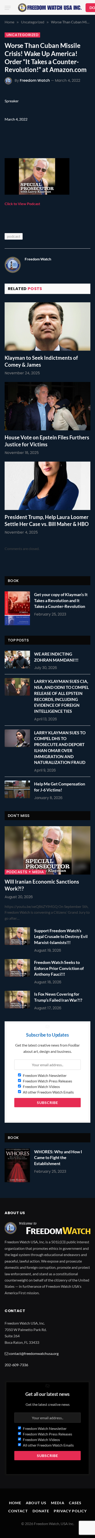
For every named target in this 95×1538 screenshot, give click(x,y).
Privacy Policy (70, 1511)
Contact (18, 1511)
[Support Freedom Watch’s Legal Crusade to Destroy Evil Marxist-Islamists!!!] (18, 936)
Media (57, 1502)
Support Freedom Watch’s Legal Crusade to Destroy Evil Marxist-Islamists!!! (61, 936)
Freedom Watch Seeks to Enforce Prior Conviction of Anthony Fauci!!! (59, 968)
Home (15, 1502)
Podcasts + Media (25, 872)
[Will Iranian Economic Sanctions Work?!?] (47, 850)
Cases (75, 1502)
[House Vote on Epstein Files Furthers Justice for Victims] (47, 406)
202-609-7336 (16, 1365)
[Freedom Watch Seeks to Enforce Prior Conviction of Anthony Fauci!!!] (18, 968)
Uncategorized (22, 35)
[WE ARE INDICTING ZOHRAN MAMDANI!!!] (18, 659)
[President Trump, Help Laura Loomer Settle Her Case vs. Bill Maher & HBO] (47, 486)
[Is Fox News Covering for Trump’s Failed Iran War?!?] (18, 999)
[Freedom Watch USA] (50, 7)
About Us (36, 1502)
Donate (41, 1511)
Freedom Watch (35, 80)
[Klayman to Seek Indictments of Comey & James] (47, 326)
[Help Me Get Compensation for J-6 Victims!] (18, 789)
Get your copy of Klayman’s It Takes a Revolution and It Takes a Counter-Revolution (61, 600)
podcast (13, 236)
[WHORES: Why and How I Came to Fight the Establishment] (17, 1165)
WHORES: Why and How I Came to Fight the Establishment (58, 1157)
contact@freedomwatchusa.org (34, 1353)
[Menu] (8, 8)
